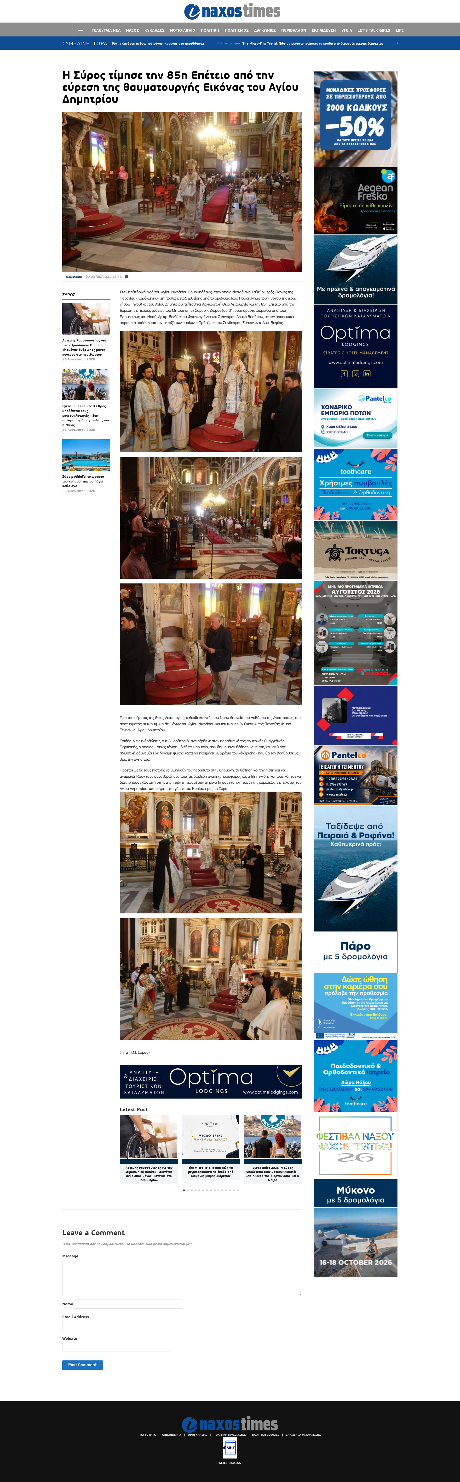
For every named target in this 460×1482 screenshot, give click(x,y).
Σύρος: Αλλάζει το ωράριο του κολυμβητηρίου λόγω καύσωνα (83, 481)
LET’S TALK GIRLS (373, 30)
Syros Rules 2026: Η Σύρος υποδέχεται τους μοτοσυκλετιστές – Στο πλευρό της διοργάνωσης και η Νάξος (85, 415)
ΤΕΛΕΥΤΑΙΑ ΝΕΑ (106, 30)
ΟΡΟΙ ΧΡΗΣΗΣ (197, 1435)
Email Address (75, 1316)
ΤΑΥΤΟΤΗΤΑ (147, 1435)
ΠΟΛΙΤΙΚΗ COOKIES (265, 1435)
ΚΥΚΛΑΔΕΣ (154, 30)
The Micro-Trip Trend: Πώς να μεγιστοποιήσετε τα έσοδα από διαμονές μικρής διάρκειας (228, 43)
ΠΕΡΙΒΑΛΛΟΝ (293, 30)
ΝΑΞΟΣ (132, 30)
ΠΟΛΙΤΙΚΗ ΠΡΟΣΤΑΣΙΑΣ (229, 1435)
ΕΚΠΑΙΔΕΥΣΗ (324, 30)
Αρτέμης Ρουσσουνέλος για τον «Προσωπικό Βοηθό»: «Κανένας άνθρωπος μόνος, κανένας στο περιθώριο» (84, 347)
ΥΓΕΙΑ (346, 30)
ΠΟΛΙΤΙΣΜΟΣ (237, 30)
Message (70, 1256)
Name (67, 1303)
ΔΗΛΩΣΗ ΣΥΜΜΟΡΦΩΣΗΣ (303, 1435)
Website (69, 1338)
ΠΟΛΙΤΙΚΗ (210, 30)
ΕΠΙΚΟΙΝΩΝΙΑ (171, 1435)
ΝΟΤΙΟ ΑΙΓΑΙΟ (182, 30)
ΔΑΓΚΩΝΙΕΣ (265, 30)
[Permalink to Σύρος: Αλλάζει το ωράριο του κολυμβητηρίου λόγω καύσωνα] (86, 456)
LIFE (400, 30)
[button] (296, 1153)
